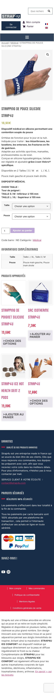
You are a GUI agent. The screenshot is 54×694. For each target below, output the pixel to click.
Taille (7, 205)
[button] (47, 54)
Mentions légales (27, 601)
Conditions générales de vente (27, 608)
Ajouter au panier (22, 230)
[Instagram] (8, 572)
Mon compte (15, 588)
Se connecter (11, 26)
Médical (14, 43)
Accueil (5, 43)
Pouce (7, 215)
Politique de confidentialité (27, 595)
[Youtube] (3, 572)
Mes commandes (37, 588)
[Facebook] (7, 683)
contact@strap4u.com (13, 483)
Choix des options (12, 342)
